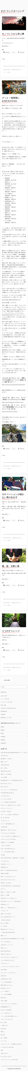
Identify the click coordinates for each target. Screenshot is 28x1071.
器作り (2, 705)
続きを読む (5, 46)
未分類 (2, 714)
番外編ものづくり (5, 717)
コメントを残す (6, 72)
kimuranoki (17, 69)
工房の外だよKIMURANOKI (7, 708)
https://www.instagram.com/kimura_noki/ (12, 402)
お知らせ (3, 695)
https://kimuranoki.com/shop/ (9, 411)
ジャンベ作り (4, 699)
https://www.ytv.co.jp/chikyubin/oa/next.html (13, 384)
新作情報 (3, 711)
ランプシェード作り (5, 702)
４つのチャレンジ (11, 631)
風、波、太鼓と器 (10, 566)
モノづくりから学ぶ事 (13, 34)
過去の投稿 (7, 680)
